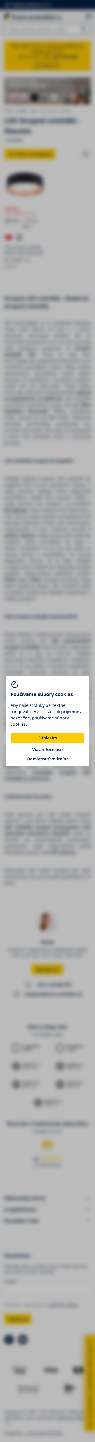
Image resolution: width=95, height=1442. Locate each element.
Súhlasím (47, 738)
